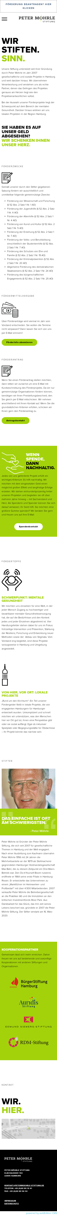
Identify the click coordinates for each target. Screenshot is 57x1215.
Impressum (10, 1200)
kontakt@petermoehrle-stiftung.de (24, 1185)
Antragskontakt (15, 420)
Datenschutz (11, 1203)
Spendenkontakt (28, 526)
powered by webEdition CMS (41, 1213)
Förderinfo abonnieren (19, 342)
